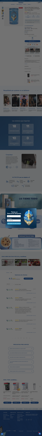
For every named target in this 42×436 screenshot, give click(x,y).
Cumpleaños (9, 218)
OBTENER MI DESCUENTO (14, 223)
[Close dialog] (35, 209)
